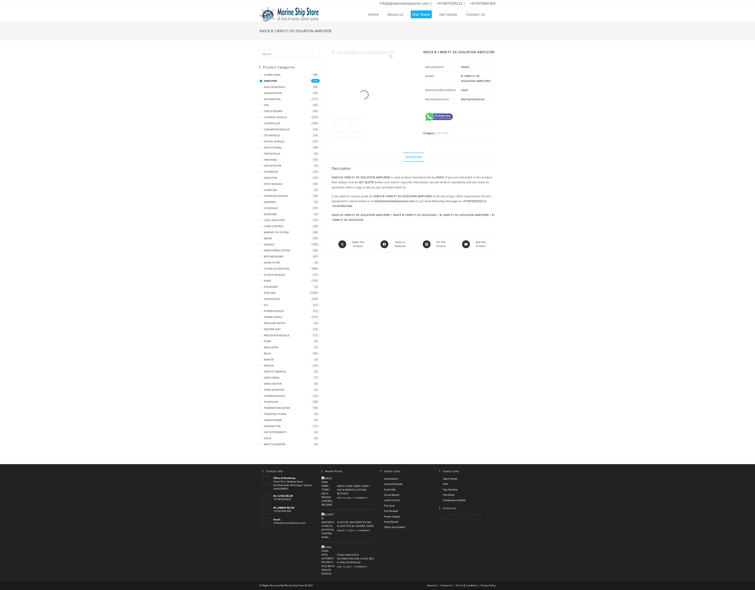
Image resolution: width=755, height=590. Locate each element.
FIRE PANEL (270, 159)
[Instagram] (457, 517)
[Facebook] (450, 517)
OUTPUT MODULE (274, 275)
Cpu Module (450, 489)
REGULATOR (271, 347)
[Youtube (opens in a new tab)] (286, 4)
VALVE (267, 438)
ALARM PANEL (272, 75)
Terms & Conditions (466, 585)
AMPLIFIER (442, 133)
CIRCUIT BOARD (273, 111)
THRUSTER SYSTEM (275, 414)
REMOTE (269, 359)
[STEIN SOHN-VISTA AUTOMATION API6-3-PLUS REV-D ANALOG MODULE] (328, 560)
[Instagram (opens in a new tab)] (276, 4)
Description (413, 157)
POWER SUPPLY (273, 317)
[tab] (413, 157)
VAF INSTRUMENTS (275, 432)
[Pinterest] (471, 517)
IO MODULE (271, 208)
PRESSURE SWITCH (275, 323)
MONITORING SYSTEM (277, 250)
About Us (432, 585)
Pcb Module (391, 511)
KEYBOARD (270, 214)
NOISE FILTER (272, 262)
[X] (443, 517)
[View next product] (492, 52)
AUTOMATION (272, 99)
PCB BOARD (271, 287)
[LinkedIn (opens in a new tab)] (281, 4)
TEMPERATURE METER (277, 408)
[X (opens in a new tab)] (261, 4)
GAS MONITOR (272, 165)
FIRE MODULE (272, 153)
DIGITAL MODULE (274, 141)
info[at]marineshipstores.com (289, 523)
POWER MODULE (274, 311)
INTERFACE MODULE (276, 196)
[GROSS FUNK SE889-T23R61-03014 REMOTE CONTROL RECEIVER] (328, 492)
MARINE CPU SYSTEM (276, 232)
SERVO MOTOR (273, 383)
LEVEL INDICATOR (274, 220)
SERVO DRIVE (271, 377)
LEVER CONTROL (274, 226)
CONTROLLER (272, 123)
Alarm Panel (450, 478)
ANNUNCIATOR (273, 93)
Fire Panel (448, 495)
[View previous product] (486, 52)
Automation (391, 478)
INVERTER (269, 202)
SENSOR (268, 365)
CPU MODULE (272, 135)
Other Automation (395, 527)
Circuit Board (391, 495)
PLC (266, 305)
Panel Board (391, 522)
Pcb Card (389, 505)
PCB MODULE (272, 299)
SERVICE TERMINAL (275, 371)
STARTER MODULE (274, 396)
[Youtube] (478, 517)
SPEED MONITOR (274, 390)
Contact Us (446, 585)
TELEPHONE (271, 402)
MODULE (269, 244)
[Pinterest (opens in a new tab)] (271, 4)
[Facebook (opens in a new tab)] (266, 4)
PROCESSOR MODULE (276, 335)
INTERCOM (270, 190)
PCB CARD (270, 293)
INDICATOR (270, 178)
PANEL (268, 280)
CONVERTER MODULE (276, 129)
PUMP (267, 341)
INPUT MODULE (273, 184)
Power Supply (392, 516)
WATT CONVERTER (274, 444)
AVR (266, 105)
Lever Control (392, 500)
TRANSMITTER (272, 426)
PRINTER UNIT (272, 329)
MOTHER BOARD (274, 256)
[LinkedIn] (464, 517)
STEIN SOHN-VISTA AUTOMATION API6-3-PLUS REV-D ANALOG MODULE (356, 558)
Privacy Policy (488, 585)
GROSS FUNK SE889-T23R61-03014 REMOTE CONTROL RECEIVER (354, 489)
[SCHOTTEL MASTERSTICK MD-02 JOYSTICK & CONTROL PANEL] (328, 526)
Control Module (393, 484)
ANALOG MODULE (274, 87)
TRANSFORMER (273, 420)
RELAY (267, 353)
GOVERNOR (271, 171)
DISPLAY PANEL (273, 147)
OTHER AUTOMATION (276, 268)
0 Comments (360, 497)
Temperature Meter (454, 500)
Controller (390, 489)
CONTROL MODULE (275, 117)
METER (268, 238)
